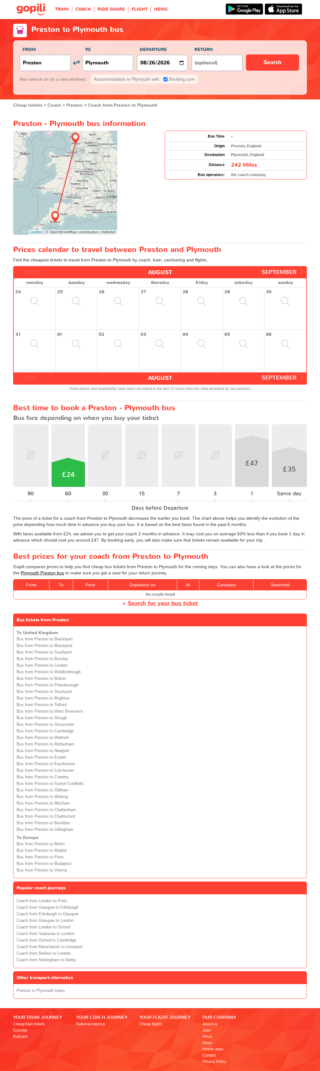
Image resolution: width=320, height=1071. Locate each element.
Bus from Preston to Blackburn (44, 639)
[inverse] (76, 62)
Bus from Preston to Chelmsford (46, 816)
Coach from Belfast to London (44, 953)
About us (210, 1024)
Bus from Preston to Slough (42, 718)
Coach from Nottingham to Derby (46, 960)
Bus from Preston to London (42, 665)
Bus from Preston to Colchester (45, 770)
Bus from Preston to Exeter (41, 757)
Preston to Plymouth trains (41, 990)
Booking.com (144, 79)
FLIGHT (140, 9)
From (29, 50)
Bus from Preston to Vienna (42, 870)
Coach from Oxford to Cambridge (46, 940)
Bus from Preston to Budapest (44, 863)
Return (203, 50)
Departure (153, 50)
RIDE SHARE (111, 9)
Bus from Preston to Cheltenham (46, 810)
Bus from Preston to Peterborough (47, 685)
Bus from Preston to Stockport (44, 692)
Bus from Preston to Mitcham (43, 803)
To (88, 50)
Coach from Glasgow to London (45, 920)
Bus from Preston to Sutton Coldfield (50, 783)
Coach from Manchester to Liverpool (49, 947)
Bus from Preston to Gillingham (45, 829)
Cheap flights (150, 1024)
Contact (209, 1055)
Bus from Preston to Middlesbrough (49, 672)
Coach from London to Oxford (43, 927)
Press (207, 1036)
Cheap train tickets (29, 1024)
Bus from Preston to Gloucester (45, 724)
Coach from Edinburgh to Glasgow (47, 914)
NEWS (161, 9)
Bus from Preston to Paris (40, 857)
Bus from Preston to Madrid (42, 850)
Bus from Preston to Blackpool (44, 646)
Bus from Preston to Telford (42, 705)
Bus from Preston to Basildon (43, 823)
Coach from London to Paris (42, 901)
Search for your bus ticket (163, 603)
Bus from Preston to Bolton (41, 678)
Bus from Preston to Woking (42, 797)
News (207, 1043)
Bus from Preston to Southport (44, 652)
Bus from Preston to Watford (42, 737)
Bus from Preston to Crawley (43, 777)
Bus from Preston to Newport (43, 751)
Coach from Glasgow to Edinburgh (47, 907)
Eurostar (20, 1030)
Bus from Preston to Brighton (43, 698)
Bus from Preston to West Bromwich (50, 711)
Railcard (20, 1036)
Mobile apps (212, 1049)
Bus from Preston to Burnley (42, 659)
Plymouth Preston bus (42, 572)
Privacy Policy (214, 1061)
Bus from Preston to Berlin (41, 844)
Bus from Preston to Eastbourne (46, 764)
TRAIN (62, 9)
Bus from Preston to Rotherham (45, 744)
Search (272, 62)
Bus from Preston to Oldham (42, 790)
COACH (83, 9)
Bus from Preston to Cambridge (45, 731)
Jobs (206, 1030)
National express (90, 1024)
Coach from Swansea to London (45, 934)
